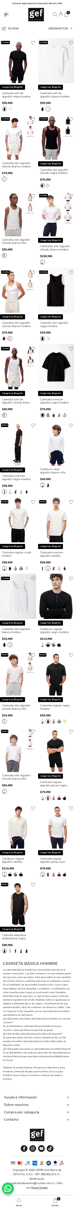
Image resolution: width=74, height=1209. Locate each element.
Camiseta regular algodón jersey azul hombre (52, 860)
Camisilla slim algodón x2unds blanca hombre (16, 324)
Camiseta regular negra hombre (55, 707)
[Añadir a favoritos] (33, 43)
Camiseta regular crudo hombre (16, 554)
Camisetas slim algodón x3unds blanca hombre (55, 248)
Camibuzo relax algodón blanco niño (53, 471)
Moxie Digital (39, 1188)
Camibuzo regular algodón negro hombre (54, 631)
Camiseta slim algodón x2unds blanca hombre (16, 165)
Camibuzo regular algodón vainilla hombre (13, 860)
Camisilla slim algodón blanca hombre (16, 631)
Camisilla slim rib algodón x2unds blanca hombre (16, 401)
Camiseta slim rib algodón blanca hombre (55, 95)
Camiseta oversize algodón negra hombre (54, 401)
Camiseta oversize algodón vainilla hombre (51, 554)
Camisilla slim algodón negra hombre (54, 324)
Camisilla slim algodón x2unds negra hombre (54, 171)
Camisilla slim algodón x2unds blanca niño (16, 241)
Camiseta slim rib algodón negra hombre (16, 95)
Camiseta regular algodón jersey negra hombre (53, 784)
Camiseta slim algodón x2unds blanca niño (16, 707)
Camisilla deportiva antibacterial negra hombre (14, 937)
